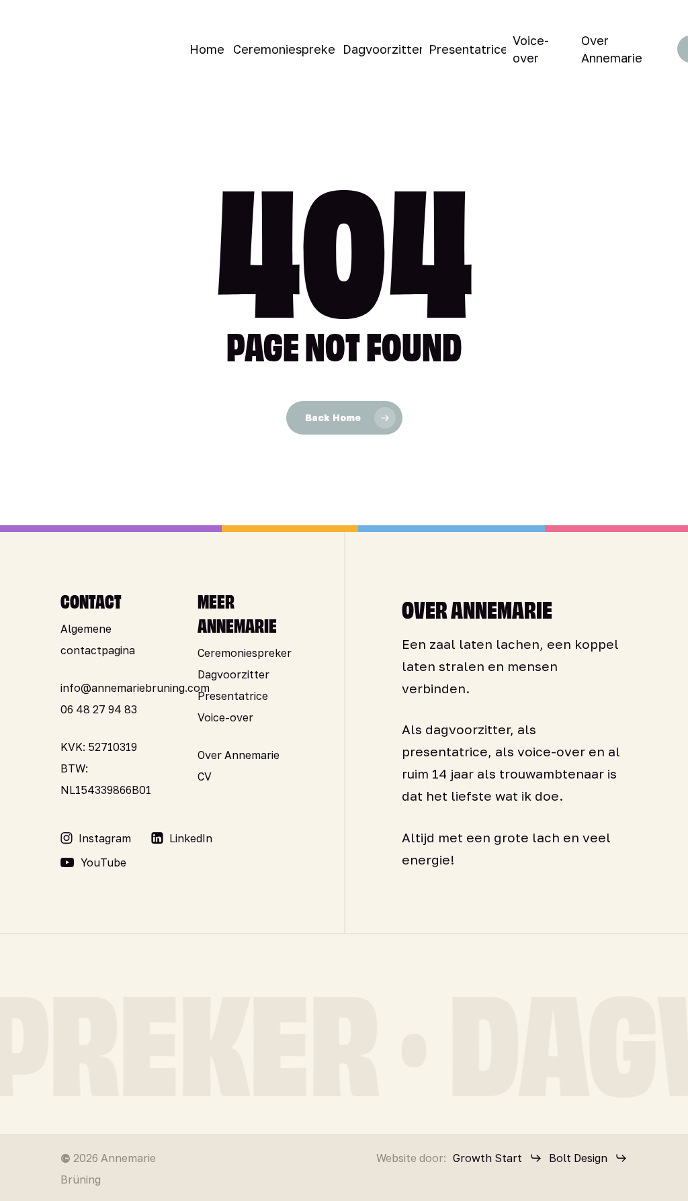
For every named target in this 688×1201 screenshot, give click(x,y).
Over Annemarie (239, 755)
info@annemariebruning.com (135, 688)
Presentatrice (233, 696)
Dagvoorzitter (233, 674)
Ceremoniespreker (245, 653)
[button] (105, 838)
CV (205, 776)
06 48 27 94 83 (98, 709)
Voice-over (225, 717)
